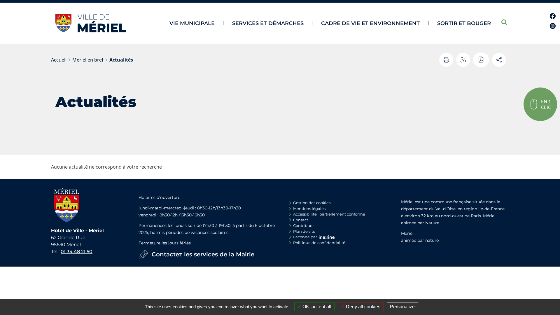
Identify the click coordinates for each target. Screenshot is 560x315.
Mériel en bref (88, 60)
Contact (300, 220)
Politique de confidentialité (319, 242)
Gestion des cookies (311, 202)
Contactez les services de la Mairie (203, 254)
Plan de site (304, 231)
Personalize (402, 306)
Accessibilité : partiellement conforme (329, 214)
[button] (540, 104)
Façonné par (305, 237)
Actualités (121, 60)
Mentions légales (309, 208)
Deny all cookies (362, 306)
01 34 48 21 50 (76, 251)
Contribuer (303, 225)
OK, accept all (316, 306)
